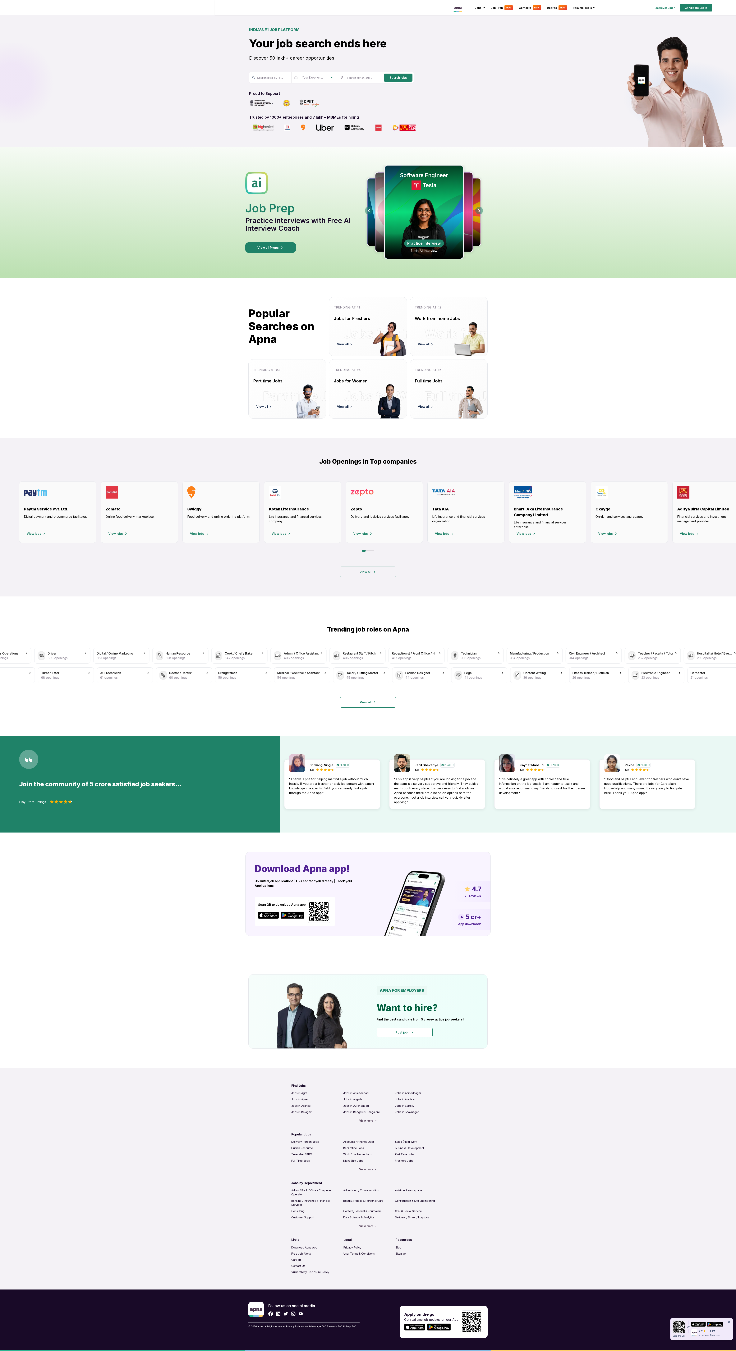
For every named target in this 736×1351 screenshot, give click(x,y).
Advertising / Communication (361, 1190)
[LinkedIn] (278, 1314)
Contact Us (298, 1265)
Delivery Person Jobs (305, 1141)
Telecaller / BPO (301, 1154)
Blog (398, 1247)
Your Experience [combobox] (313, 77)
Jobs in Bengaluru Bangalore (361, 1112)
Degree (556, 7)
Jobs (478, 7)
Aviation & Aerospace (408, 1190)
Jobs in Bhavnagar (407, 1112)
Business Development (409, 1148)
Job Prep (501, 7)
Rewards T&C (335, 1326)
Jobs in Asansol (301, 1105)
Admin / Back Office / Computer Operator (311, 1192)
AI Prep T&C (349, 1326)
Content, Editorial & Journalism (362, 1211)
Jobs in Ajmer (299, 1099)
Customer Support (302, 1217)
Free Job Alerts (301, 1253)
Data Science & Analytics (359, 1217)
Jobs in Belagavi (301, 1112)
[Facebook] (270, 1313)
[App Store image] (268, 915)
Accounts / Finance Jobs (359, 1141)
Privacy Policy (352, 1247)
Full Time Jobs (300, 1160)
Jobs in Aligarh (352, 1099)
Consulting (298, 1211)
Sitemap (401, 1253)
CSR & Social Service (408, 1211)
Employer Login (665, 7)
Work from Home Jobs (357, 1154)
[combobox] (270, 77)
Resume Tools (582, 7)
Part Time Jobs (404, 1154)
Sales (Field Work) (406, 1141)
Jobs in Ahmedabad (356, 1093)
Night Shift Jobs (353, 1160)
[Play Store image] (294, 915)
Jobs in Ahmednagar (408, 1093)
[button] (368, 1011)
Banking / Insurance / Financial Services (310, 1202)
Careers (296, 1259)
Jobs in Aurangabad (356, 1105)
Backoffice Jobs (353, 1148)
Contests (529, 7)
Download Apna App (304, 1247)
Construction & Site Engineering (415, 1200)
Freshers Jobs (404, 1160)
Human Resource (302, 1148)
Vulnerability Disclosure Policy (310, 1272)
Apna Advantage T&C (314, 1326)
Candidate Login (696, 7)
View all (365, 572)
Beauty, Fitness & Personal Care (363, 1200)
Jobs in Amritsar (405, 1099)
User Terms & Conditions (359, 1253)
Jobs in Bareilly (404, 1105)
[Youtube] (301, 1313)
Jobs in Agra (299, 1093)
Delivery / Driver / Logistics (412, 1217)
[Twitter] (285, 1314)
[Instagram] (293, 1314)
